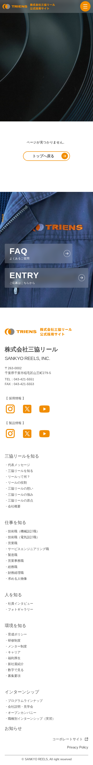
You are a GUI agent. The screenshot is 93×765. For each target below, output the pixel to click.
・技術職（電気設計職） (22, 537)
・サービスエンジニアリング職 (27, 549)
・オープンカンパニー (20, 712)
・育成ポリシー (16, 634)
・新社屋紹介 (14, 664)
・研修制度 (13, 640)
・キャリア (13, 652)
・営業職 (11, 543)
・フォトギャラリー (19, 609)
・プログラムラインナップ (24, 700)
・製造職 (11, 555)
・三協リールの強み (19, 494)
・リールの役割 (16, 482)
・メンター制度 (16, 646)
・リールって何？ (17, 476)
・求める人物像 (16, 578)
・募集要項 (13, 676)
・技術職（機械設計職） (22, 531)
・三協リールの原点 (19, 500)
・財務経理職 (14, 572)
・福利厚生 (13, 658)
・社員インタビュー (19, 603)
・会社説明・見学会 (19, 706)
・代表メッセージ (17, 465)
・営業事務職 (14, 560)
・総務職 (11, 567)
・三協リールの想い (19, 488)
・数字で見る (14, 670)
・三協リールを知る (19, 471)
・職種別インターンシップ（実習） (30, 718)
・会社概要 (13, 506)
